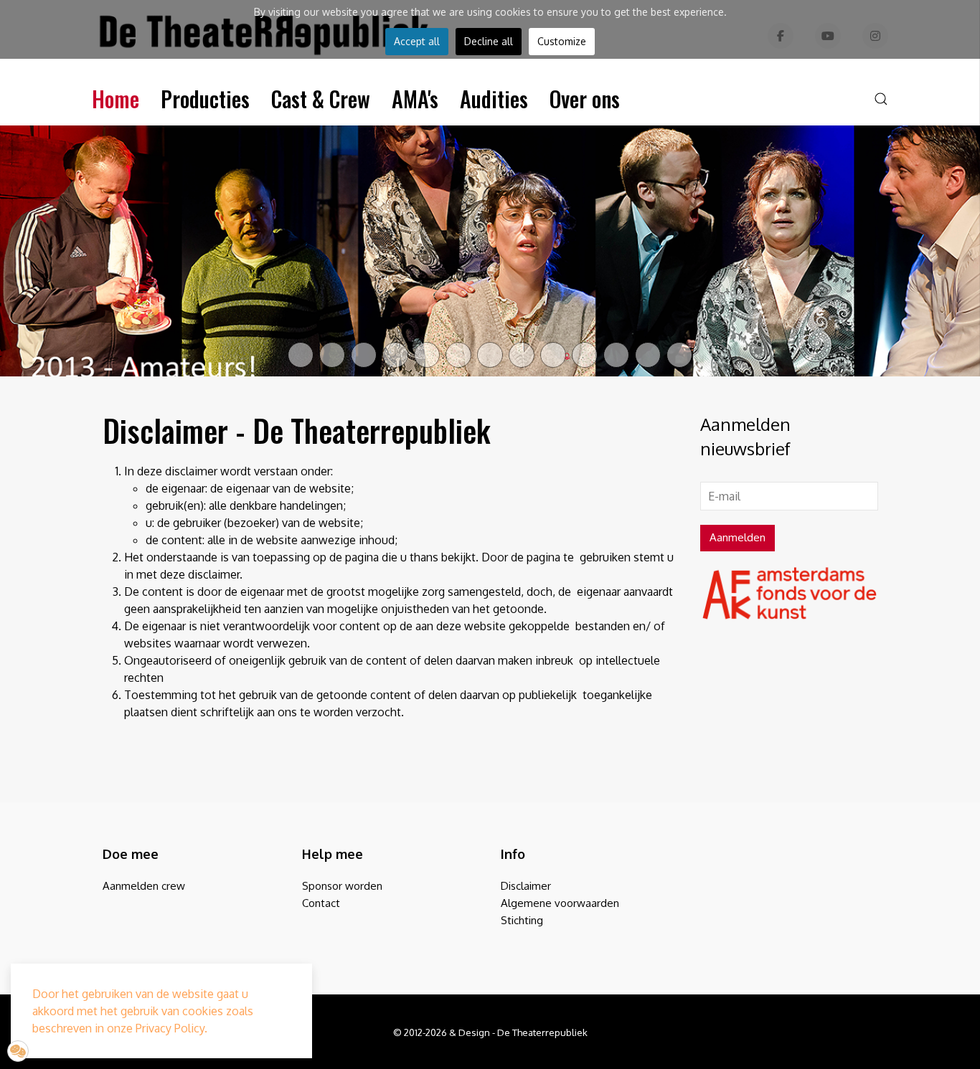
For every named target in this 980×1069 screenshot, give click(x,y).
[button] (881, 99)
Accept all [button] (417, 41)
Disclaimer (526, 886)
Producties (205, 98)
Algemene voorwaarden (560, 904)
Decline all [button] (488, 41)
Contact (321, 904)
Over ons (585, 98)
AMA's (415, 98)
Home (115, 98)
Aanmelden (737, 537)
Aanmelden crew (144, 886)
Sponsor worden (342, 886)
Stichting (522, 921)
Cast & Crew (320, 98)
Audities (494, 98)
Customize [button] (561, 41)
